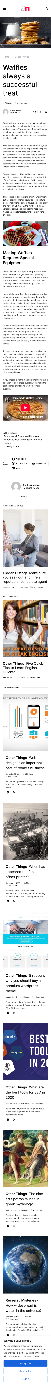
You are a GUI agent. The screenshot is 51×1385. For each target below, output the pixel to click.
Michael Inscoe (15, 111)
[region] (25, 1360)
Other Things (22, 56)
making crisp (12, 446)
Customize (25, 1371)
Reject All (25, 1379)
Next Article (9, 596)
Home (6, 56)
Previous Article (14, 506)
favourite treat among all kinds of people (23, 441)
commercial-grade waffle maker (21, 436)
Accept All (25, 1363)
